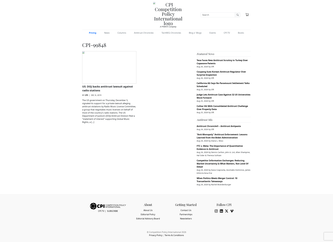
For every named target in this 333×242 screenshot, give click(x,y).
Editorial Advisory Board (148, 218)
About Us (148, 210)
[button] (247, 14)
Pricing (92, 32)
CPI (86, 95)
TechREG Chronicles (171, 32)
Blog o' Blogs (195, 32)
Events (212, 32)
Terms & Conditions (174, 235)
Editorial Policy (148, 214)
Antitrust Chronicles (144, 32)
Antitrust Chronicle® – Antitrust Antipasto (219, 126)
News (107, 32)
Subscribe (112, 211)
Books (241, 32)
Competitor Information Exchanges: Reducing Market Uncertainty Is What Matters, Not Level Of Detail (222, 163)
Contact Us (186, 210)
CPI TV (227, 32)
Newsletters (186, 218)
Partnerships (186, 214)
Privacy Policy (155, 235)
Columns (121, 32)
